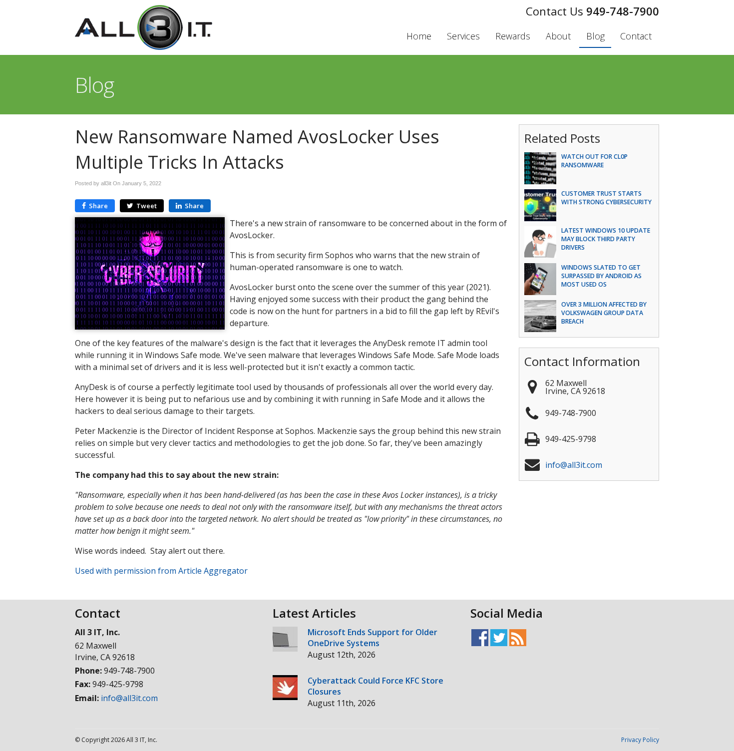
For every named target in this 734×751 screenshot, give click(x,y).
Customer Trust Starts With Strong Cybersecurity (606, 197)
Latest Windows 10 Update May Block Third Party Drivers (605, 239)
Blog (595, 36)
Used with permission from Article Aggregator (161, 570)
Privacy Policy (640, 740)
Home (418, 36)
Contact (636, 36)
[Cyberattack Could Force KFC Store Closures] (285, 689)
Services (463, 36)
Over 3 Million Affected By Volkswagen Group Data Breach (604, 313)
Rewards (512, 36)
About (558, 36)
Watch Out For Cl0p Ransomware (594, 160)
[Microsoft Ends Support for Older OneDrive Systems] (285, 640)
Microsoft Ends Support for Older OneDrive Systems (372, 638)
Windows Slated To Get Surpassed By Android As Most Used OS (601, 276)
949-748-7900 (622, 10)
